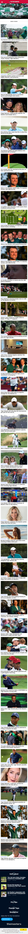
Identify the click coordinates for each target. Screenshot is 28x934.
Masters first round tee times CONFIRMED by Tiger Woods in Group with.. (14, 690)
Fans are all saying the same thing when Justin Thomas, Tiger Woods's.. (12, 58)
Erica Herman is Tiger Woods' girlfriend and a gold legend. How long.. (13, 672)
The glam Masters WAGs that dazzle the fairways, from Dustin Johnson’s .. (12, 746)
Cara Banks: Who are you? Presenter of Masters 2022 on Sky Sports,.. (12, 503)
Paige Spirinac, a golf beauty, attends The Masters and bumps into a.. (13, 114)
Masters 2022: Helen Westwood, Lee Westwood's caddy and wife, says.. (11, 634)
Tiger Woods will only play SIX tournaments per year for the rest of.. (13, 411)
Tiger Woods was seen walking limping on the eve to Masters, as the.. (13, 597)
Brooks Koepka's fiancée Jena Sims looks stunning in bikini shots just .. (13, 541)
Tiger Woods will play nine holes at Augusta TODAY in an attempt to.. (13, 859)
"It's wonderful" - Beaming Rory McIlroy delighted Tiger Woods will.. (12, 560)
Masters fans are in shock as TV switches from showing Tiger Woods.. (13, 485)
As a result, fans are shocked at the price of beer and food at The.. (13, 170)
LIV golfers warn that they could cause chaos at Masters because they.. (14, 207)
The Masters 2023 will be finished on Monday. (14, 40)
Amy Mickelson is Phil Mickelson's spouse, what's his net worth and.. (13, 430)
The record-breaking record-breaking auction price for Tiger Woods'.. (14, 337)
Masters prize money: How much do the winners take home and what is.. (12, 840)
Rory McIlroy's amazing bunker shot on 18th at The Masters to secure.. (13, 299)
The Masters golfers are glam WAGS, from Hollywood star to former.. (13, 151)
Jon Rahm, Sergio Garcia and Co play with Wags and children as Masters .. (13, 578)
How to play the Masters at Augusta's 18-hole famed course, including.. (14, 226)
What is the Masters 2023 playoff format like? (14, 244)
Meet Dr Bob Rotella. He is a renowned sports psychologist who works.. (12, 95)
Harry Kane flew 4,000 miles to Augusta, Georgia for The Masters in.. (12, 393)
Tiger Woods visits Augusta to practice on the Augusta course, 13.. (13, 803)
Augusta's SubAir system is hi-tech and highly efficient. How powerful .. (12, 76)
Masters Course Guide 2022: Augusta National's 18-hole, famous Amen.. (11, 821)
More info (21, 932)
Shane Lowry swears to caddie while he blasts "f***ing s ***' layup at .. (12, 318)
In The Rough (4, 38)
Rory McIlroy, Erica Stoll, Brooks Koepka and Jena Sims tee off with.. (14, 653)
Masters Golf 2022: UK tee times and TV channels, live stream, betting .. (12, 616)
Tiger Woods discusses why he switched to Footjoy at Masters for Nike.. (13, 728)
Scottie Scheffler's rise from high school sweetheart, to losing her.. (12, 374)
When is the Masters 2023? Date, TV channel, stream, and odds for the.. (14, 188)
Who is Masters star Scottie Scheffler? (12, 448)
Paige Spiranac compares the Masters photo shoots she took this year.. (14, 522)
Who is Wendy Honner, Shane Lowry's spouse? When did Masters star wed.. (12, 466)
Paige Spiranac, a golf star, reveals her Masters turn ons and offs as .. (12, 784)
